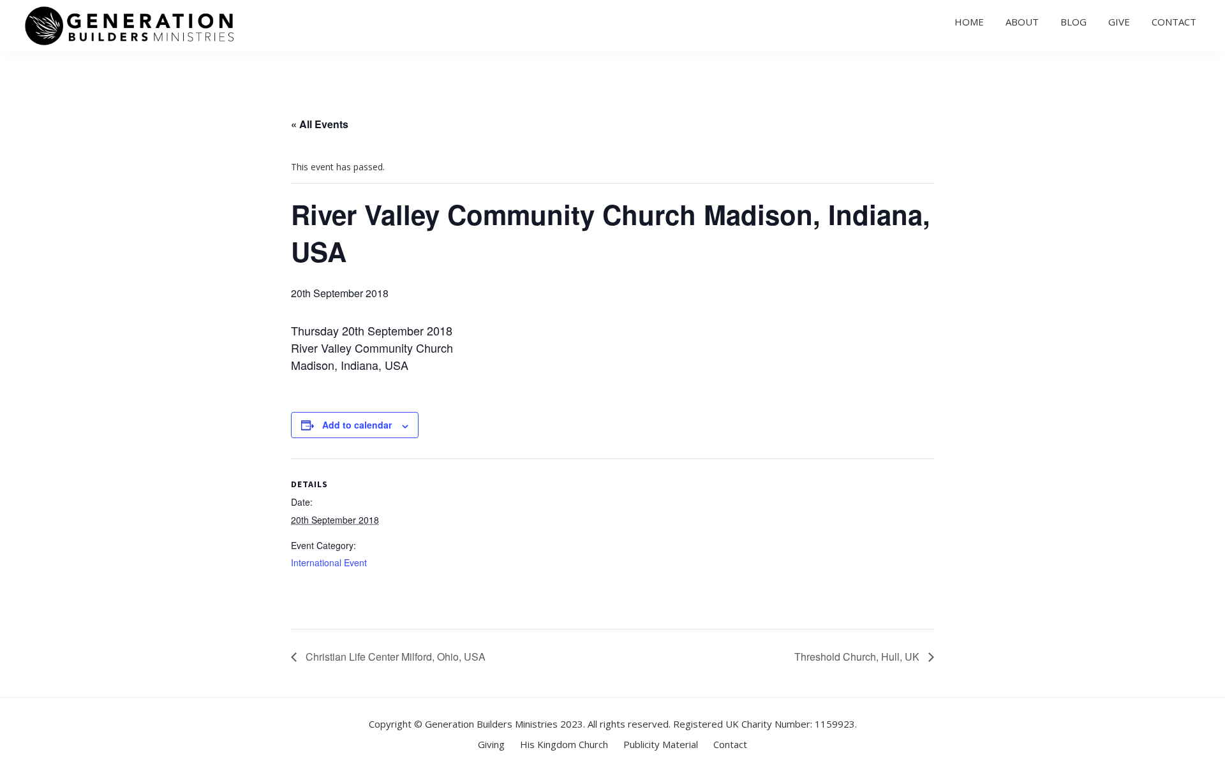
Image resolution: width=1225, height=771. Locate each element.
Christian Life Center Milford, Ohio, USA (394, 656)
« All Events (319, 124)
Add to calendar (357, 424)
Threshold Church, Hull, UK (858, 656)
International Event (329, 562)
